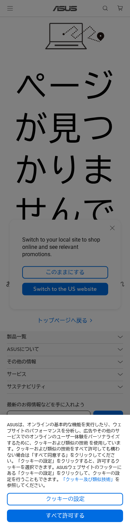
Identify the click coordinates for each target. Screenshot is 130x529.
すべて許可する (65, 515)
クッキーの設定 (65, 499)
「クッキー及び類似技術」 (88, 479)
